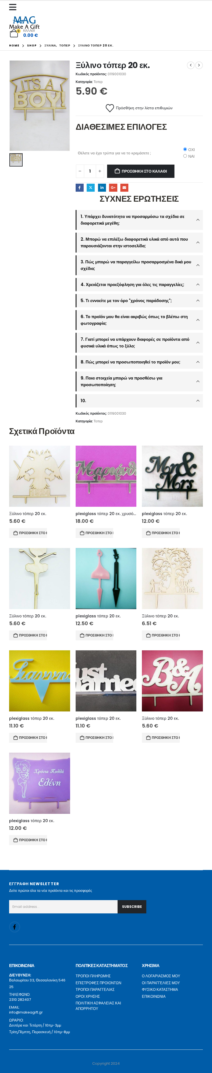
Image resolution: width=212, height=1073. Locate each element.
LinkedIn (102, 188)
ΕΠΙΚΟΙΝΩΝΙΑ (154, 996)
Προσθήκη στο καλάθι (144, 171)
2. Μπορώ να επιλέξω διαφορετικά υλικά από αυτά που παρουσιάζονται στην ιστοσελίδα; (134, 242)
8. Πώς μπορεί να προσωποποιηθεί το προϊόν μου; (130, 362)
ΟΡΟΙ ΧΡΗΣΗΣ (88, 996)
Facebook (80, 188)
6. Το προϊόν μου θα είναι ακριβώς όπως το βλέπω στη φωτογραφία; (134, 320)
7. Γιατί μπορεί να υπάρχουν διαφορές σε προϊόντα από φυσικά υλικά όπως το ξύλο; (135, 342)
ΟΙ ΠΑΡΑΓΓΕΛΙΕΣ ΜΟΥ (161, 983)
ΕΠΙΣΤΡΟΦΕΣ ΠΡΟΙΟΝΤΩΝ (98, 983)
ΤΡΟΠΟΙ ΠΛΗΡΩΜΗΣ (93, 976)
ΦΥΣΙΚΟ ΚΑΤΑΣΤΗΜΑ (160, 989)
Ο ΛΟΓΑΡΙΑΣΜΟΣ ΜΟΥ (161, 976)
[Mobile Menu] (14, 7)
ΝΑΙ (191, 156)
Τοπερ (98, 81)
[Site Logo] (24, 22)
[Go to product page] (39, 476)
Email (124, 188)
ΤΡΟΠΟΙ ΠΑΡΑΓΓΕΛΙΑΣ (95, 989)
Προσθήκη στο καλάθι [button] (33, 533)
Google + (113, 188)
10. (83, 401)
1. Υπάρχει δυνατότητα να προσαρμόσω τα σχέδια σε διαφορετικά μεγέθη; (132, 220)
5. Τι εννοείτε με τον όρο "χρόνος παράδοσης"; (126, 300)
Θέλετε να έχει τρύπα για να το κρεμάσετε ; (114, 153)
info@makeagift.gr (26, 1012)
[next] (199, 65)
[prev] (191, 65)
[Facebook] (14, 926)
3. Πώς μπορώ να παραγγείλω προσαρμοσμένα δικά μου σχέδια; (136, 265)
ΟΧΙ (191, 149)
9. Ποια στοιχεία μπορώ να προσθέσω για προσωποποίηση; (121, 381)
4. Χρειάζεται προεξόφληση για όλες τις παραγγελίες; (132, 284)
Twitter (91, 188)
